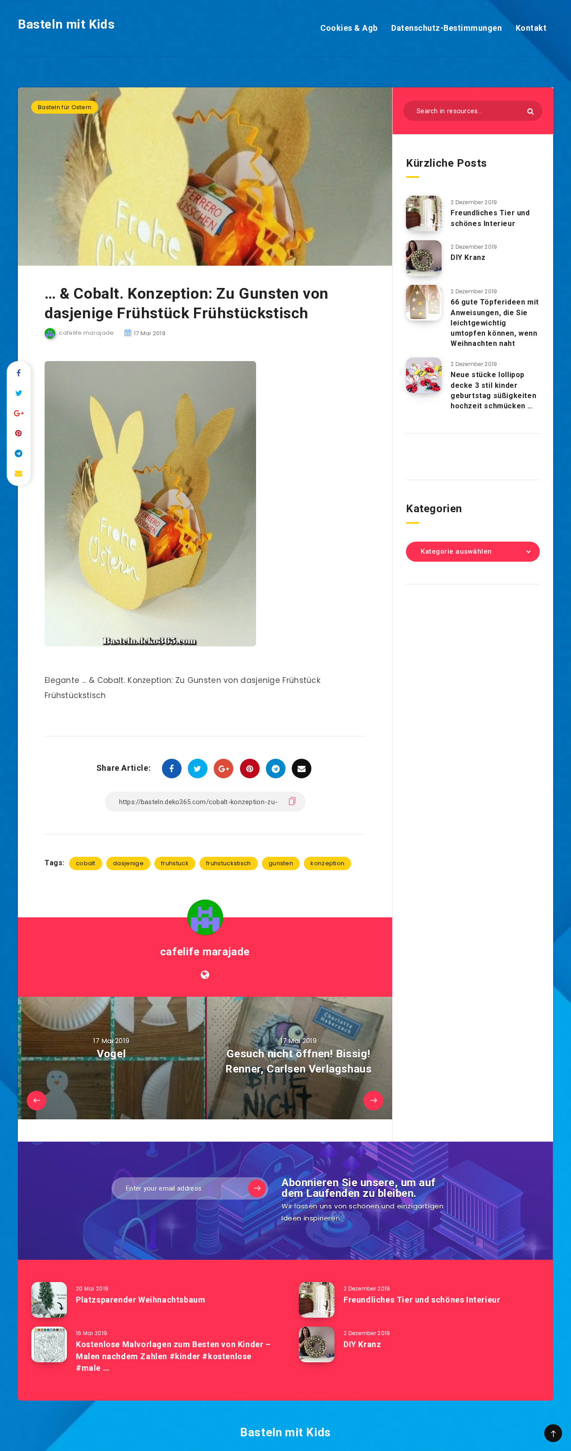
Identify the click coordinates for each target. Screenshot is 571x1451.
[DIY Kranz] (424, 258)
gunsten (281, 863)
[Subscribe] (257, 1188)
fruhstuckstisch (228, 863)
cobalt (85, 863)
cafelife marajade (205, 951)
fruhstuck (175, 863)
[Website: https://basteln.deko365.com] (205, 975)
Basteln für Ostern (64, 107)
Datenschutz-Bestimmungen (446, 28)
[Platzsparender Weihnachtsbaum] (49, 1300)
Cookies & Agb (349, 28)
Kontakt (531, 28)
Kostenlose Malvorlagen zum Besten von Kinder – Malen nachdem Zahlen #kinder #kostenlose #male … (173, 1356)
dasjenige (128, 863)
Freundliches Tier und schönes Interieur (490, 218)
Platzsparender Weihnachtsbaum (140, 1299)
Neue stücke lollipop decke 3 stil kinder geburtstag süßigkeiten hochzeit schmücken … (493, 390)
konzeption (327, 863)
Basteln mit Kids (66, 24)
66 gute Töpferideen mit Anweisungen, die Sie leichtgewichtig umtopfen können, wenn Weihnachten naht (495, 323)
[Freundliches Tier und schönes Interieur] (424, 213)
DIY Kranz (468, 257)
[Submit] (530, 111)
